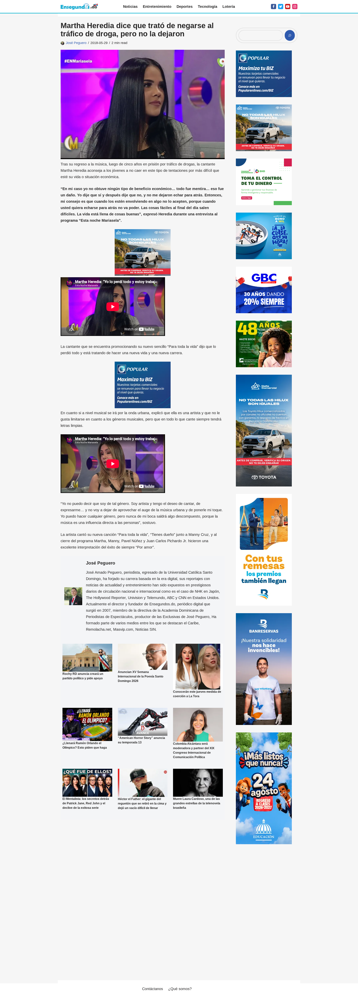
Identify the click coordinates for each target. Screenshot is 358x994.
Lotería (228, 6)
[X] (280, 6)
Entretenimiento (157, 6)
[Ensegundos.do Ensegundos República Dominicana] (79, 6)
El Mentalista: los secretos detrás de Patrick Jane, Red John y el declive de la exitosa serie (85, 803)
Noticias (130, 6)
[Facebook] (273, 6)
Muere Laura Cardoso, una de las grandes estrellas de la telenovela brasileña (196, 803)
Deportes (185, 6)
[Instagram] (294, 6)
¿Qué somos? (180, 989)
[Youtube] (287, 6)
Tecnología (207, 6)
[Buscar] (290, 35)
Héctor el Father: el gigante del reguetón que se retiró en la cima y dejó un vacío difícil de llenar (142, 803)
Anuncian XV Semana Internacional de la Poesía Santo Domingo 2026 (140, 676)
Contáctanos (152, 989)
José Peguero (76, 43)
